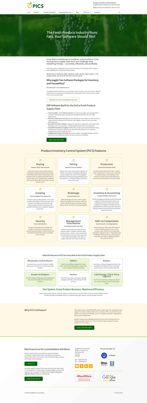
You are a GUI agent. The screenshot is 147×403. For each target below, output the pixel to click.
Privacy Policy (119, 393)
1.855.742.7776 (115, 7)
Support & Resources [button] (65, 12)
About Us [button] (86, 12)
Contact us (82, 323)
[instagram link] (77, 366)
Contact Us (97, 12)
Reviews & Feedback (50, 12)
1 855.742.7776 (82, 359)
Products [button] (36, 12)
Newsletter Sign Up (33, 379)
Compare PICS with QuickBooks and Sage (63, 100)
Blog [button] (77, 12)
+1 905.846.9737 (82, 361)
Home (28, 12)
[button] (119, 12)
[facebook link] (81, 366)
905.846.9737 (101, 7)
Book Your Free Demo (56, 140)
